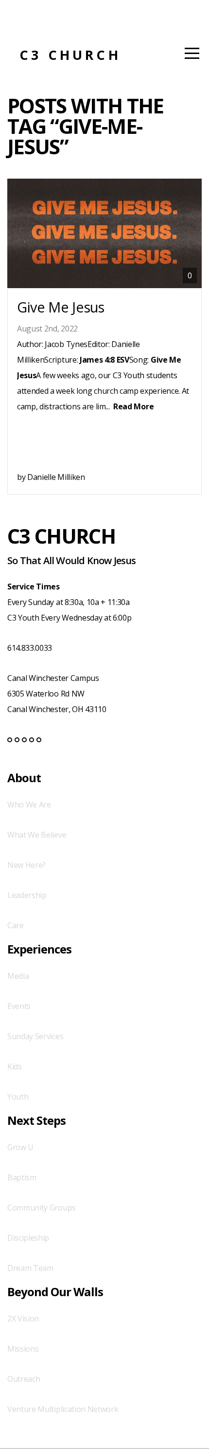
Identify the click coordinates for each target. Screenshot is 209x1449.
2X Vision (23, 1318)
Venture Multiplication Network (62, 1409)
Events (19, 1006)
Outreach (23, 1379)
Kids (14, 1066)
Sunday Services (35, 1036)
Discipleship (28, 1237)
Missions (22, 1348)
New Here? (26, 865)
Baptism (21, 1177)
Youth (17, 1096)
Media (18, 976)
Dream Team (30, 1268)
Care (15, 925)
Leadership (27, 895)
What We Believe (36, 834)
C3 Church (70, 55)
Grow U (20, 1147)
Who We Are (29, 804)
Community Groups (41, 1207)
